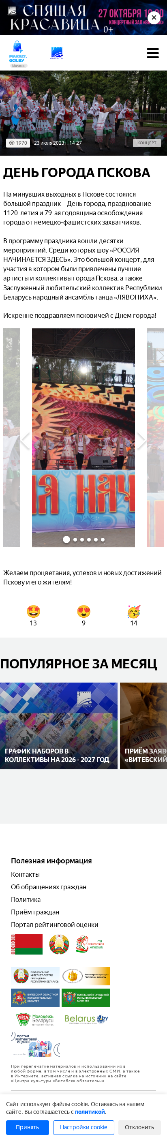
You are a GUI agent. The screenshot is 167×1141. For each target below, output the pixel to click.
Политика (26, 900)
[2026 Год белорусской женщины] (90, 944)
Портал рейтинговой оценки (54, 925)
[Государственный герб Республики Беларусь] (59, 944)
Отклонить (139, 1127)
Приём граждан (35, 912)
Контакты (25, 874)
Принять (27, 1127)
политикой (90, 1112)
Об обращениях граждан (48, 887)
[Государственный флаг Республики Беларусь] (27, 944)
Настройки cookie (83, 1127)
